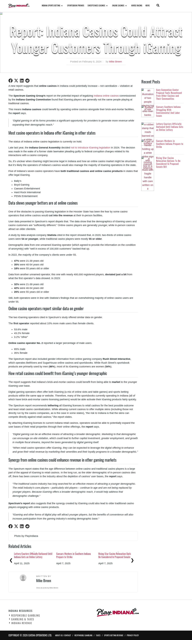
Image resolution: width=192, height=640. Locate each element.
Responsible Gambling (25, 615)
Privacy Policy (133, 635)
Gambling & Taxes (22, 619)
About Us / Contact (63, 635)
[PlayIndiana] (21, 6)
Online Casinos (118, 5)
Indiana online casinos (106, 95)
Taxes (98, 635)
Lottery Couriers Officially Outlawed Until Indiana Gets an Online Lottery (33, 555)
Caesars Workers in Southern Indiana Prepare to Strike (73, 555)
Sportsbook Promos (75, 5)
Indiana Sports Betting (51, 5)
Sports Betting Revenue (113, 635)
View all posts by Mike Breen (47, 588)
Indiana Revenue (21, 623)
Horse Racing (136, 5)
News (147, 5)
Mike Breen (115, 61)
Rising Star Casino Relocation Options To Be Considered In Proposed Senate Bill (117, 555)
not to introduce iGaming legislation (90, 147)
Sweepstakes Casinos (96, 5)
